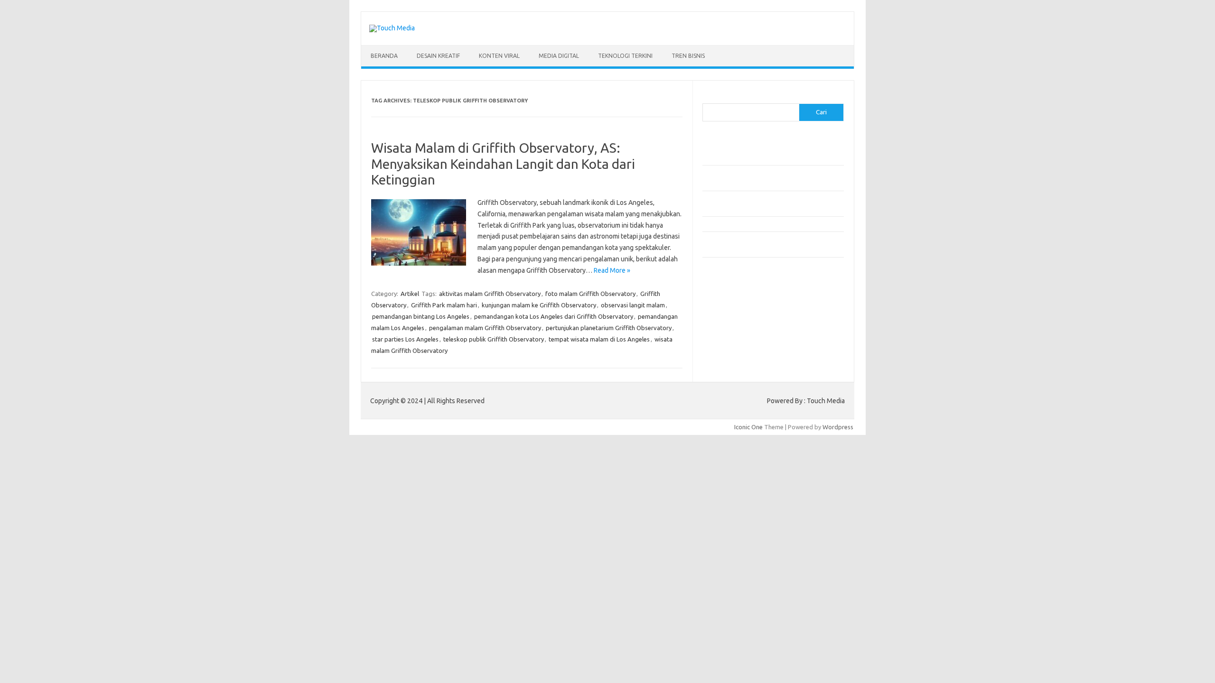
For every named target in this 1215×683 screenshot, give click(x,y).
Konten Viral (499, 56)
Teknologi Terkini (625, 56)
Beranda (384, 56)
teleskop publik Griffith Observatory (493, 339)
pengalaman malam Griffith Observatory (485, 327)
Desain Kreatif (438, 56)
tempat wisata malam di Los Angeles (599, 339)
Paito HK (714, 301)
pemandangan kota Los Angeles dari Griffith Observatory (553, 316)
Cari (707, 97)
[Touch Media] (392, 28)
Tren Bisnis (688, 56)
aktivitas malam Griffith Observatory (490, 293)
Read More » (612, 270)
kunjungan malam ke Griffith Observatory (539, 305)
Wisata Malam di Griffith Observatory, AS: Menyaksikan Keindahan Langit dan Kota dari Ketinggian (503, 163)
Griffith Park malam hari (444, 305)
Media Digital (559, 56)
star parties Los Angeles (405, 339)
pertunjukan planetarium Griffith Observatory (609, 327)
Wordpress (837, 427)
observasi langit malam (633, 305)
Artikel (410, 293)
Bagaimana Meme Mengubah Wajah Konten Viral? (770, 224)
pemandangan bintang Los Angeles (420, 316)
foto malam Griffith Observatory (590, 293)
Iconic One (748, 427)
